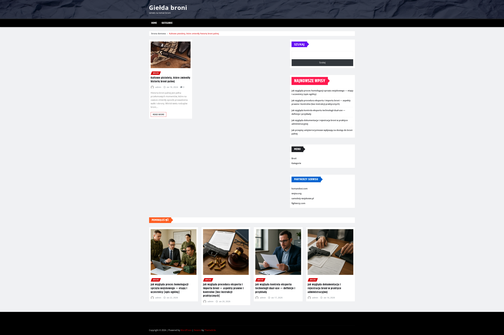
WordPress (186, 330)
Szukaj (299, 44)
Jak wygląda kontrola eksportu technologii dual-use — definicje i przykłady (275, 288)
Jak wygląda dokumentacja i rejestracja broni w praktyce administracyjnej (324, 288)
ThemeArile (210, 330)
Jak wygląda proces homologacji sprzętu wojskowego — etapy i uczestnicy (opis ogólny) (169, 288)
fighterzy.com (298, 203)
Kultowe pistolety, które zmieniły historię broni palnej (194, 33)
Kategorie (167, 23)
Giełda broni (168, 7)
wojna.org (296, 193)
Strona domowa (158, 33)
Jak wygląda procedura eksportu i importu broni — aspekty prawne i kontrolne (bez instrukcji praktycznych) (223, 290)
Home (154, 23)
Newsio (197, 330)
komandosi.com (300, 188)
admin (158, 87)
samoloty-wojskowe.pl (303, 198)
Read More (158, 114)
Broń (294, 158)
